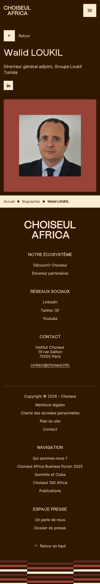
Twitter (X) (50, 310)
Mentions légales (50, 404)
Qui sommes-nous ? (50, 458)
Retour (24, 35)
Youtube (50, 318)
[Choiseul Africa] (17, 10)
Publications (50, 490)
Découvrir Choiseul (50, 265)
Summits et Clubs (50, 474)
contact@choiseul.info (50, 365)
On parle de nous (50, 519)
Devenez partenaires (50, 273)
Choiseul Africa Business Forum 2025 (50, 466)
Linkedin (50, 302)
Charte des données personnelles (50, 413)
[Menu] (89, 10)
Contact (50, 429)
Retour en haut (53, 546)
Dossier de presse (50, 528)
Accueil (9, 201)
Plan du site (50, 421)
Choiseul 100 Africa (50, 482)
